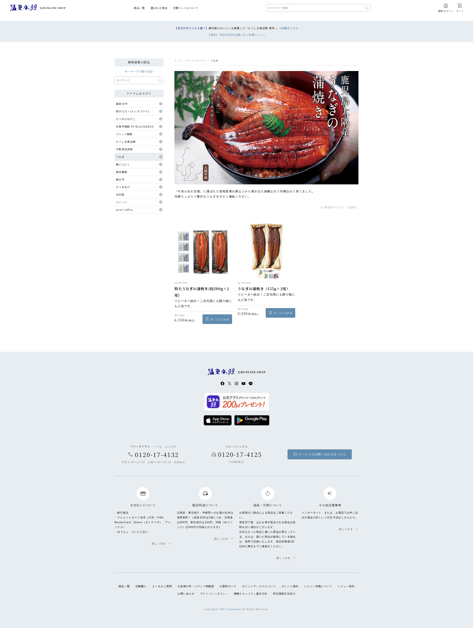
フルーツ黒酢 (124, 134)
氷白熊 (120, 194)
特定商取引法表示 (284, 593)
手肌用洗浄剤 (124, 149)
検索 (366, 8)
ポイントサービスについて (259, 586)
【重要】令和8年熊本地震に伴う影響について (236, 35)
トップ (178, 60)
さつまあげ (123, 187)
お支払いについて (143, 505)
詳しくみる (159, 543)
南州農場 (121, 172)
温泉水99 (23, 8)
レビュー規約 (346, 586)
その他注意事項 (330, 505)
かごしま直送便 (126, 142)
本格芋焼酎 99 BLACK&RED (135, 126)
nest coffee (124, 210)
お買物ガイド (228, 586)
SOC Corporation (230, 609)
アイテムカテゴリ (196, 60)
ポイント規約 (289, 586)
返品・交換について (267, 505)
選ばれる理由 (159, 8)
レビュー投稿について (318, 586)
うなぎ (120, 157)
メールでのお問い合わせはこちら (319, 454)
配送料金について (205, 505)
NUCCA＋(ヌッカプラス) (132, 111)
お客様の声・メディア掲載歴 (195, 586)
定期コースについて (185, 8)
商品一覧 (139, 8)
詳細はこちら (289, 28)
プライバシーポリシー (214, 593)
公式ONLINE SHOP (53, 8)
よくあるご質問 (162, 586)
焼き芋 (120, 179)
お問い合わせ (185, 593)
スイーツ (121, 202)
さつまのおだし (126, 119)
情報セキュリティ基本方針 (250, 593)
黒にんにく (123, 164)
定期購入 (141, 586)
